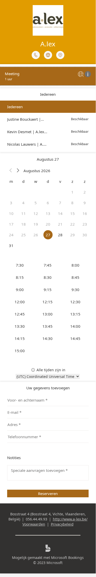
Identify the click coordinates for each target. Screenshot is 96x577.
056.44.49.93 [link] (36, 519)
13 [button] (48, 213)
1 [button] (72, 192)
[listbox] (48, 125)
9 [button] (84, 202)
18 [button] (23, 224)
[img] (81, 74)
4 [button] (23, 202)
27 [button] (48, 234)
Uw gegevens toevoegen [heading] (48, 387)
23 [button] (84, 224)
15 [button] (72, 213)
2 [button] (84, 192)
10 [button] (11, 213)
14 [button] (60, 213)
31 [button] (11, 245)
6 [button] (48, 202)
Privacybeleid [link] (62, 524)
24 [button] (11, 234)
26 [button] (35, 234)
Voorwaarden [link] (33, 524)
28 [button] (60, 234)
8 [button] (72, 202)
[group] (48, 308)
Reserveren (48, 493)
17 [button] (11, 224)
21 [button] (60, 224)
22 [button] (72, 224)
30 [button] (84, 234)
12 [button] (35, 213)
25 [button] (23, 234)
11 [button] (23, 213)
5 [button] (35, 202)
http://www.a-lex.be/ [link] (70, 519)
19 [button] (35, 224)
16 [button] (84, 213)
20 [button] (48, 224)
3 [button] (11, 202)
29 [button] (72, 234)
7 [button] (60, 202)
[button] (10, 170)
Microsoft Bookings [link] (67, 557)
